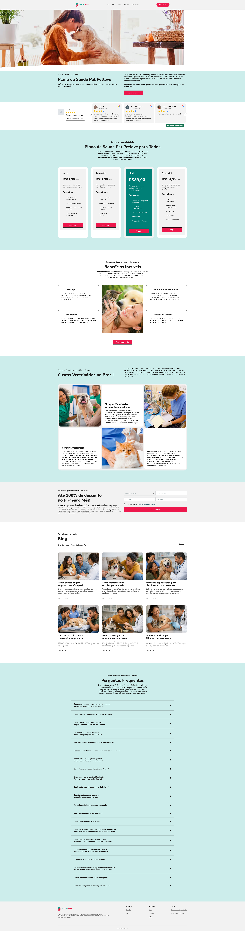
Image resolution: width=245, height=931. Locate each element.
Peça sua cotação (133, 93)
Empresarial (135, 5)
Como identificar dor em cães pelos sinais (113, 584)
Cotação (164, 5)
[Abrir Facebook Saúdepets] (59, 921)
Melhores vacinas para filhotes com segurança (158, 637)
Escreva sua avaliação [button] (75, 119)
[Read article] (78, 566)
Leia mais (62, 598)
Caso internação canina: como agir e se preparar (71, 637)
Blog (108, 5)
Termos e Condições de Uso (179, 910)
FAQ (113, 5)
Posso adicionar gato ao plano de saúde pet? (70, 584)
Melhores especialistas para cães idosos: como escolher (161, 584)
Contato (126, 5)
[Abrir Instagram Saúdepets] (62, 921)
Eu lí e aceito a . (141, 504)
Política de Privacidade (146, 504)
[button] (185, 114)
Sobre (119, 5)
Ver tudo (181, 544)
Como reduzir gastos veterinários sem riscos (114, 637)
